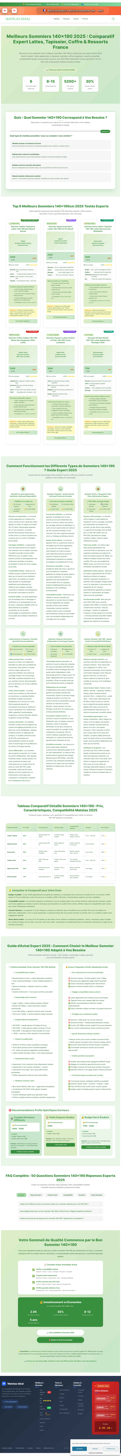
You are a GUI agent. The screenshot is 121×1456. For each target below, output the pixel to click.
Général (21, 1195)
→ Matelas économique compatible (96, 1147)
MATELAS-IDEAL (18, 19)
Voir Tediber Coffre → (23, 432)
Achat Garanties (96, 1195)
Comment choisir (81, 1391)
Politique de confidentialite (96, 1452)
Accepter (79, 1449)
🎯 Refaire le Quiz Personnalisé (60, 1340)
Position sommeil (81, 1405)
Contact (38, 1448)
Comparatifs (63, 1409)
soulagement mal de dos (21, 780)
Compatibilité (68, 1195)
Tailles (80, 1400)
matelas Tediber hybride (29, 302)
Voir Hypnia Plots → (60, 438)
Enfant (42, 1430)
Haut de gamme (45, 1419)
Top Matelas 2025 (45, 1392)
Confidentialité (19, 1448)
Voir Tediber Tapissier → (23, 321)
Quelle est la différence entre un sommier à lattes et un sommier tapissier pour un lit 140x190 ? (60, 1204)
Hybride (42, 1422)
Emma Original (64, 1390)
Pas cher (45, 1414)
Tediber (62, 1394)
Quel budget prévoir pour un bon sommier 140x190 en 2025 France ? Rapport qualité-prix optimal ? (60, 1211)
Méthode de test (48, 1448)
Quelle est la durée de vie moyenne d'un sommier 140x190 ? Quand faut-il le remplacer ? (60, 1218)
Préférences (111, 1449)
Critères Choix (52, 1195)
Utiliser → (113, 1398)
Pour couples (45, 1408)
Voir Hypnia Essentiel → (60, 317)
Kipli (60, 1401)
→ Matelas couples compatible (25, 1151)
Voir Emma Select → (98, 321)
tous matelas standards (28, 413)
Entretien (82, 1195)
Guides (75, 19)
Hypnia (61, 1398)
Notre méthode (64, 1413)
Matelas (56, 19)
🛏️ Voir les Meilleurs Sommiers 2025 (60, 1333)
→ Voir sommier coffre (60, 1144)
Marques (66, 19)
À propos (30, 1448)
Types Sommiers (35, 1195)
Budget (80, 1413)
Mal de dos (45, 1400)
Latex (41, 1426)
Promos (85, 19)
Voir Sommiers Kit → (98, 432)
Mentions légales (7, 1448)
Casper (61, 1405)
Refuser (95, 1449)
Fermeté (80, 1396)
